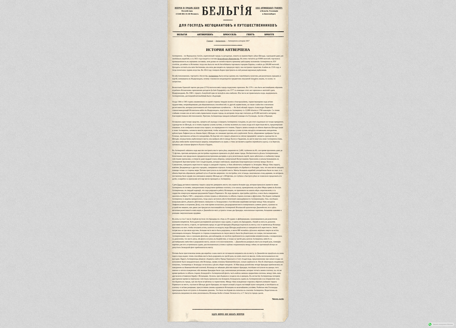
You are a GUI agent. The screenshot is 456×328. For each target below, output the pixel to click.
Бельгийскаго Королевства (228, 59)
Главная (210, 41)
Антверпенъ (220, 41)
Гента (179, 185)
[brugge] (269, 34)
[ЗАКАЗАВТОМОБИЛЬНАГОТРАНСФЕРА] (269, 8)
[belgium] (182, 34)
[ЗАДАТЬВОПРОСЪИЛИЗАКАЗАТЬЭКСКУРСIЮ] (228, 314)
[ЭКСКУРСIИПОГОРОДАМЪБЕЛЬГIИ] (187, 8)
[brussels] (230, 34)
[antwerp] (205, 34)
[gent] (250, 34)
